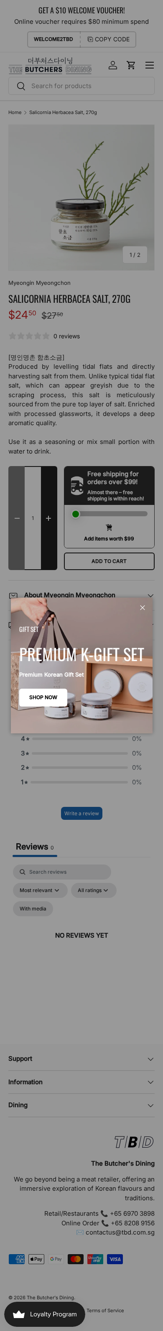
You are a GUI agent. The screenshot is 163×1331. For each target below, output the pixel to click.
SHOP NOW (43, 697)
